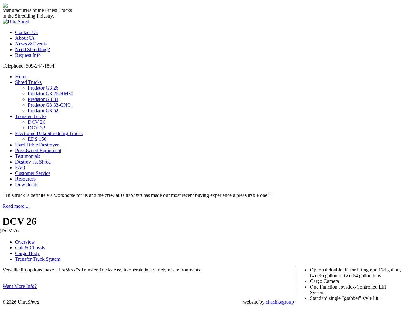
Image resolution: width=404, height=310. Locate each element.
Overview (25, 242)
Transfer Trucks (30, 116)
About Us (25, 38)
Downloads (26, 184)
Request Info (28, 55)
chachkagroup (280, 302)
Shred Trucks (28, 82)
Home (21, 76)
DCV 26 (36, 122)
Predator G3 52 (43, 110)
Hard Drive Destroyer (37, 144)
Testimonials (27, 156)
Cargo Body (27, 253)
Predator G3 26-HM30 (50, 93)
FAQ (20, 167)
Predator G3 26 (43, 88)
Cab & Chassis (30, 247)
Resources (25, 179)
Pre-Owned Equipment (38, 150)
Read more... (15, 206)
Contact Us (26, 32)
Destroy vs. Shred (33, 161)
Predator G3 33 (43, 99)
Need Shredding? (32, 49)
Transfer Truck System (37, 259)
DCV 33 (36, 127)
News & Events (31, 43)
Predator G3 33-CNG (49, 105)
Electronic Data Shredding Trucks (49, 133)
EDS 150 (37, 139)
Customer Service (32, 173)
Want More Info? (20, 286)
